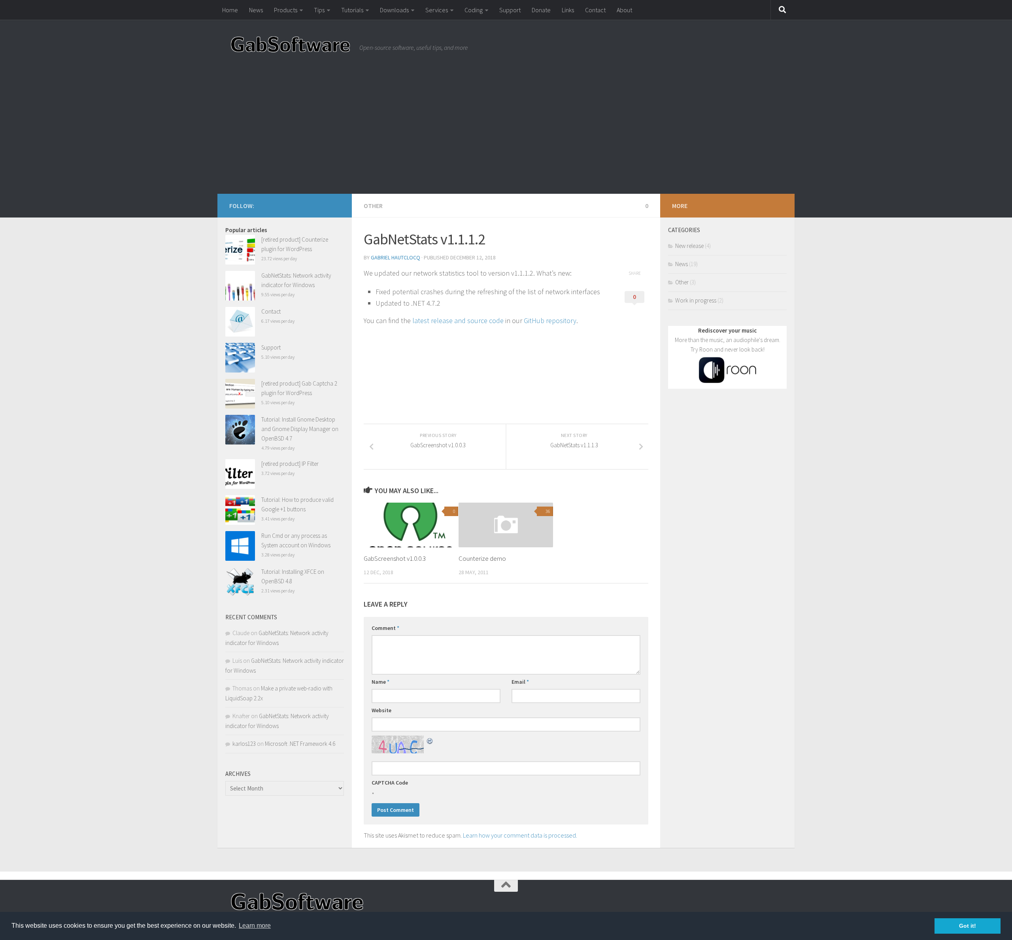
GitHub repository (549, 320)
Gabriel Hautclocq (395, 257)
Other (373, 206)
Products (285, 10)
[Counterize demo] (506, 525)
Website (381, 710)
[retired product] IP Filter (290, 463)
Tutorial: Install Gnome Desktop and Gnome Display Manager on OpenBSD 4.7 (299, 429)
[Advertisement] (506, 134)
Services (436, 10)
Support (510, 10)
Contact (595, 10)
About (624, 10)
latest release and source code (458, 320)
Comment (385, 628)
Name (380, 681)
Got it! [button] (967, 926)
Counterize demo (482, 558)
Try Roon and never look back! (728, 349)
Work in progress (695, 300)
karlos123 (244, 743)
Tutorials (352, 10)
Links (568, 10)
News (256, 10)
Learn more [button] (255, 925)
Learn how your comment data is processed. (520, 835)
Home (230, 10)
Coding (473, 10)
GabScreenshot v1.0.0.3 (395, 558)
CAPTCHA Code (390, 782)
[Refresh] (430, 740)
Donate (541, 10)
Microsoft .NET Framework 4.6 (300, 743)
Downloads (394, 10)
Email (520, 681)
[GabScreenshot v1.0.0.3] (411, 525)
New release (689, 246)
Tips (319, 10)
